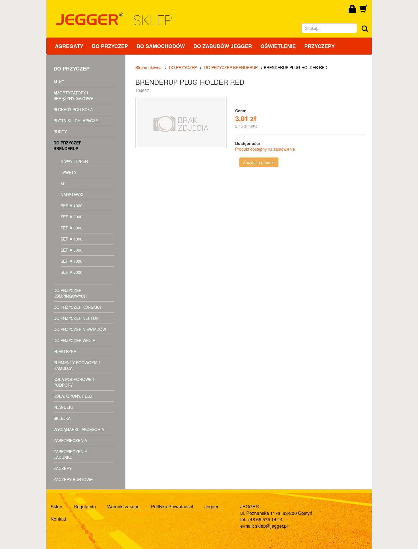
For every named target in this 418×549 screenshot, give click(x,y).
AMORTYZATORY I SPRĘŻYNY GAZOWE (73, 95)
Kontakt (58, 518)
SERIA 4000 (71, 239)
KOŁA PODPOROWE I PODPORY (73, 382)
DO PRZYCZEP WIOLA (74, 340)
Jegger (211, 506)
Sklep (56, 506)
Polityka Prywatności (172, 506)
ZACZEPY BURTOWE (73, 479)
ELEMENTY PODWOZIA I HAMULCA (76, 365)
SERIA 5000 (71, 250)
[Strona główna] (163, 19)
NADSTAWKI (72, 194)
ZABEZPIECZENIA (70, 440)
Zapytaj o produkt (259, 162)
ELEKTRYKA (64, 351)
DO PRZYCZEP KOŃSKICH (78, 307)
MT (64, 183)
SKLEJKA (62, 418)
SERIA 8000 (71, 272)
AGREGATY (69, 46)
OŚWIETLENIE (278, 46)
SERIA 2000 (71, 216)
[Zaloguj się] (353, 9)
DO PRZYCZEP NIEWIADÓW (79, 329)
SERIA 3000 (71, 228)
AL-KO (59, 81)
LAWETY (68, 172)
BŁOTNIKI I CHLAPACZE (75, 120)
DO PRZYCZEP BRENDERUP (67, 145)
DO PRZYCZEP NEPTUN (76, 318)
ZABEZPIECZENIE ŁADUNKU (70, 454)
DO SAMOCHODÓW (160, 46)
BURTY (60, 131)
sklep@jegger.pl (271, 526)
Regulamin (85, 506)
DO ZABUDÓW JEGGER (222, 46)
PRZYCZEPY (319, 46)
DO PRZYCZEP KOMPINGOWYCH (70, 293)
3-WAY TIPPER (74, 161)
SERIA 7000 (71, 261)
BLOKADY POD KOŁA (73, 109)
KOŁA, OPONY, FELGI (73, 396)
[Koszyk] (363, 10)
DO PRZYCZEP (110, 46)
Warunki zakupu (123, 506)
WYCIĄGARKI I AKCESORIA (78, 429)
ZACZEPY (62, 468)
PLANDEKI (63, 407)
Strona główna (148, 67)
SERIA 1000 (71, 205)
